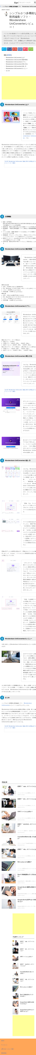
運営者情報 (3, 1053)
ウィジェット (4, 1044)
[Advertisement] (23, 923)
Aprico (18, 2)
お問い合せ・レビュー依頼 (7, 1049)
